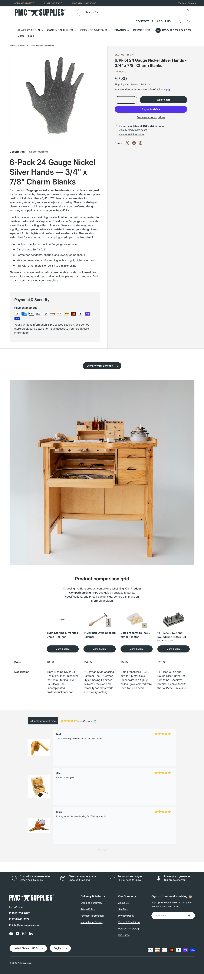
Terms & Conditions (129, 922)
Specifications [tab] (38, 151)
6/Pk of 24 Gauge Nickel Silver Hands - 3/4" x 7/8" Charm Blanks (38, 46)
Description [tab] (17, 151)
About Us (123, 902)
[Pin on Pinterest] (140, 143)
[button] (188, 21)
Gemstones (141, 30)
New (20, 36)
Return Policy (87, 909)
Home (12, 46)
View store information (131, 134)
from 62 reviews (85, 721)
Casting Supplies (60, 30)
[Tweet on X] (127, 143)
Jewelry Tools (28, 30)
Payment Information (92, 915)
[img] (69, 721)
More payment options (151, 117)
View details (63, 649)
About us (164, 21)
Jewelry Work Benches (100, 365)
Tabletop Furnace (187, 3)
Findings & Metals (93, 30)
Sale (30, 36)
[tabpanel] (55, 221)
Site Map (123, 909)
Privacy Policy (126, 915)
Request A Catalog (128, 928)
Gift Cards (123, 934)
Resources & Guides (176, 30)
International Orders (91, 922)
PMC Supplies (24, 963)
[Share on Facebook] (134, 143)
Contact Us (144, 21)
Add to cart (163, 99)
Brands (120, 30)
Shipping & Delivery (91, 902)
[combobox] (133, 12)
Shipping (120, 84)
